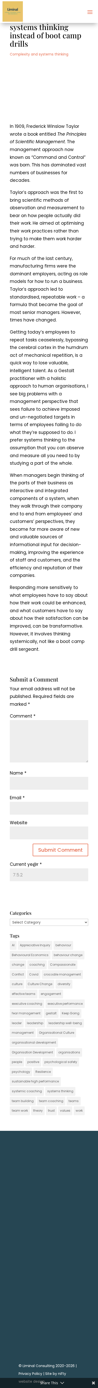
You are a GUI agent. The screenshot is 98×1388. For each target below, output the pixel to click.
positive (33, 1062)
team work (20, 1110)
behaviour (63, 945)
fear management (26, 1013)
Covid (33, 974)
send (70, 1272)
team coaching (51, 1101)
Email (17, 798)
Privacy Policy (30, 1373)
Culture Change (40, 984)
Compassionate (62, 964)
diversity (64, 984)
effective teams (23, 994)
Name (18, 773)
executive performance (65, 1003)
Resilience (43, 1072)
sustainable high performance (35, 1081)
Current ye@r (26, 864)
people (17, 1062)
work (79, 1110)
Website (18, 823)
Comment (22, 716)
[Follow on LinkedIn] (49, 1342)
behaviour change (68, 955)
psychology (21, 1072)
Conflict (18, 974)
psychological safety (60, 1062)
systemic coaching (27, 1091)
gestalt (51, 1013)
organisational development (34, 1042)
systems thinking (60, 1091)
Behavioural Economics (30, 955)
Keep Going (70, 1013)
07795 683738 (49, 1312)
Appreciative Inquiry (35, 945)
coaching (37, 964)
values (65, 1110)
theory (38, 1110)
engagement (51, 994)
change (18, 964)
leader (17, 1023)
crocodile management (62, 974)
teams (74, 1101)
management (23, 1032)
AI (13, 945)
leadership (35, 1023)
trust (51, 1110)
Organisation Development (32, 1052)
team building (23, 1101)
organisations (69, 1052)
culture (17, 984)
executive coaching (27, 1003)
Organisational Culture (56, 1032)
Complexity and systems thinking (39, 54)
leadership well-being (65, 1023)
